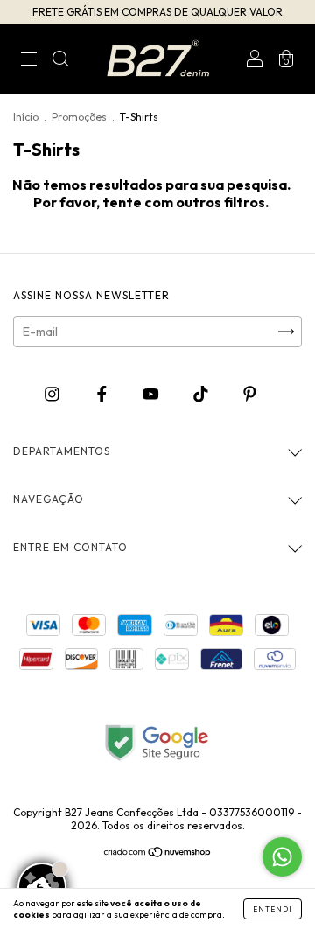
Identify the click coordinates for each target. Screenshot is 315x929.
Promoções (79, 116)
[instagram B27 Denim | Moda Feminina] (53, 394)
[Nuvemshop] (158, 854)
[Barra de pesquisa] (60, 61)
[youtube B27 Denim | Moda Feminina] (152, 394)
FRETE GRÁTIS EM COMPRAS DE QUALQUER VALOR (157, 11)
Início (25, 116)
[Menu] (29, 61)
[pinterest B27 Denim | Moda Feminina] (250, 394)
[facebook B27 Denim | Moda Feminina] (103, 394)
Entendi (272, 909)
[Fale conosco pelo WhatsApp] (282, 857)
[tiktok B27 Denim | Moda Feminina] (202, 394)
